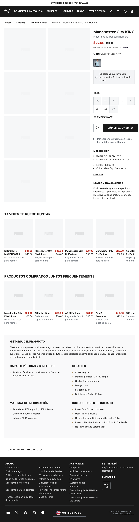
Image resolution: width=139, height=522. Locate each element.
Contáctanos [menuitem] (12, 467)
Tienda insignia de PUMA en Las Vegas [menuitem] (84, 499)
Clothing (20, 22)
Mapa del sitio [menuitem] (46, 496)
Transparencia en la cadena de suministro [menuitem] (19, 498)
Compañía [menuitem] (75, 467)
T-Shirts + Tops (39, 22)
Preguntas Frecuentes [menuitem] (50, 467)
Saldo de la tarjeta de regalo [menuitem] (20, 479)
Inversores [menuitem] (75, 479)
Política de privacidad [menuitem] (50, 479)
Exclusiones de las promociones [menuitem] (48, 484)
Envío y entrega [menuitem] (13, 471)
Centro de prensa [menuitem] (78, 475)
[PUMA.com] (6, 11)
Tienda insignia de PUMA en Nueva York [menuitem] (84, 492)
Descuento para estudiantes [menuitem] (19, 489)
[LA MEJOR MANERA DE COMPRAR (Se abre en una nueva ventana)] (106, 486)
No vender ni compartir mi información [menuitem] (52, 491)
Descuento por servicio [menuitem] (17, 482)
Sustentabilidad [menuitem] (77, 482)
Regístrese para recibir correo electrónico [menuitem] (117, 469)
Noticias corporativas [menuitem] (81, 471)
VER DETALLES (81, 3)
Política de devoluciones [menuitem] (18, 475)
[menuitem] (28, 11)
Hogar (8, 22)
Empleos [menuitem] (74, 486)
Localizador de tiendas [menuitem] (50, 471)
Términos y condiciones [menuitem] (51, 475)
